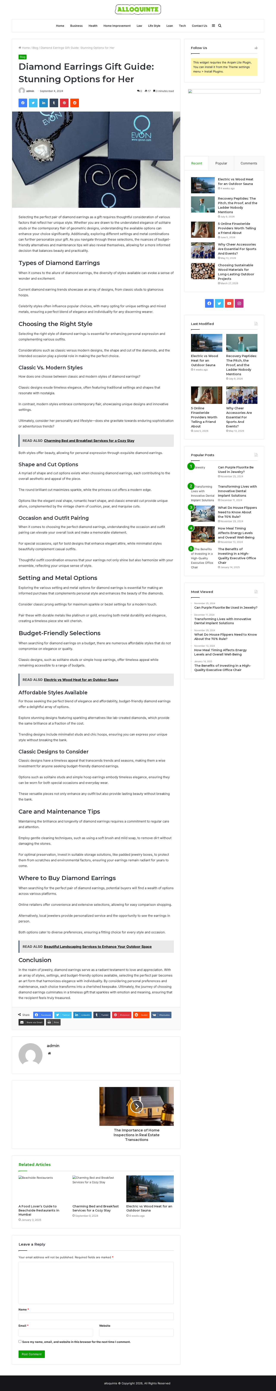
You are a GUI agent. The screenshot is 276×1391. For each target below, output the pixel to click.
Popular (221, 163)
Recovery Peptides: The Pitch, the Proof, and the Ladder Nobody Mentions (241, 365)
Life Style (154, 25)
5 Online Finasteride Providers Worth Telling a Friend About (237, 228)
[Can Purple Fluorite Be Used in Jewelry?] (203, 473)
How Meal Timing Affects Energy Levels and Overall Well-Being (236, 532)
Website (104, 1325)
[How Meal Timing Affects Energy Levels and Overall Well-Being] (203, 534)
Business (76, 25)
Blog (35, 47)
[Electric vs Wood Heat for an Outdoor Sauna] (150, 1188)
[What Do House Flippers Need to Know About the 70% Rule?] (203, 514)
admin (30, 91)
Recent (196, 163)
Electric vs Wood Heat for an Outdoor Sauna (149, 1208)
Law (139, 25)
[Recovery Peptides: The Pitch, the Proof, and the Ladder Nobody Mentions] (203, 204)
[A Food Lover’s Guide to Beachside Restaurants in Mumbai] (42, 1188)
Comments (249, 163)
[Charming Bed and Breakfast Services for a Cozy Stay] (96, 1188)
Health (93, 25)
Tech (182, 25)
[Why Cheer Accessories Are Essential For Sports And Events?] (203, 250)
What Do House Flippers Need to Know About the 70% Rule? (237, 512)
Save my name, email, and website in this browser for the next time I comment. (76, 1342)
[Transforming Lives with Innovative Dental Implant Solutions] (203, 493)
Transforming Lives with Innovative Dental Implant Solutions (237, 491)
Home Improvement (117, 25)
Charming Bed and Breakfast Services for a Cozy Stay (95, 1208)
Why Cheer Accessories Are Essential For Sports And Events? (237, 249)
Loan (169, 25)
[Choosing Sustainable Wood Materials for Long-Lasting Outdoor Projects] (203, 271)
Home (60, 25)
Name (24, 1309)
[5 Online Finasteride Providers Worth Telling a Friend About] (203, 230)
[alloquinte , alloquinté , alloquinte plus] (138, 9)
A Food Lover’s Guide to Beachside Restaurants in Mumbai (39, 1210)
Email (23, 1325)
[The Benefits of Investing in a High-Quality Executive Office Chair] (203, 558)
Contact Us (199, 25)
